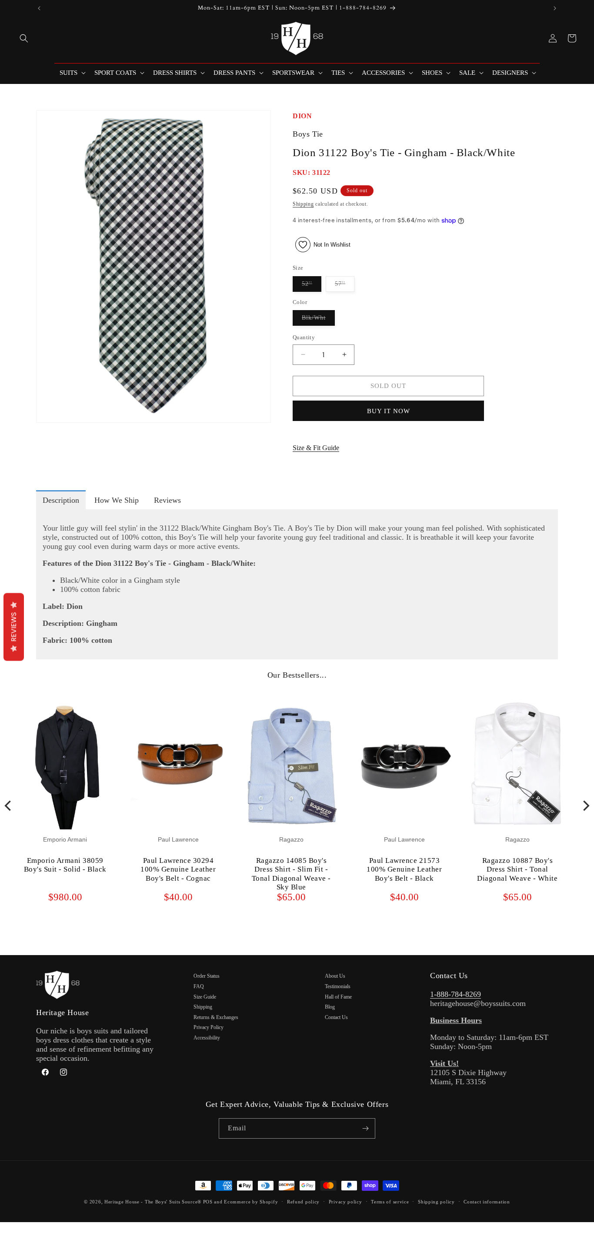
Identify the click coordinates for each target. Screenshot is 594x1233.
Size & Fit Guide (316, 447)
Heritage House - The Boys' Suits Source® (152, 1201)
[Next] (585, 806)
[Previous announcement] (39, 8)
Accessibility (207, 1038)
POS (208, 1201)
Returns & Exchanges (216, 1017)
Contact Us (336, 1017)
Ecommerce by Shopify (251, 1201)
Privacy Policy (209, 1027)
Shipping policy (436, 1201)
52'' (311, 286)
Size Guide (205, 997)
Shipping (303, 204)
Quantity (304, 337)
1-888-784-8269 (455, 994)
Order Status (207, 976)
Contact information (487, 1201)
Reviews (14, 627)
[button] (23, 38)
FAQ (199, 986)
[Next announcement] (554, 8)
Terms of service (390, 1201)
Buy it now (388, 411)
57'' (344, 286)
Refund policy (303, 1201)
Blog (330, 1007)
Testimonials (337, 986)
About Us (335, 976)
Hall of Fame (338, 997)
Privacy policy (345, 1201)
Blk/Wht (318, 320)
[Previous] (8, 806)
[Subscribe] (365, 1128)
